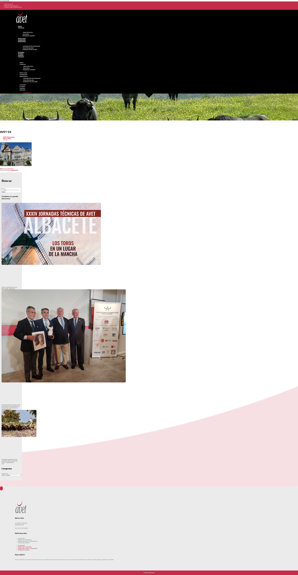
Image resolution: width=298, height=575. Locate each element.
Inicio (20, 26)
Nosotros (21, 27)
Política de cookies (23, 542)
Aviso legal (21, 545)
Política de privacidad (24, 547)
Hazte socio (22, 38)
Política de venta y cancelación (27, 548)
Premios (21, 53)
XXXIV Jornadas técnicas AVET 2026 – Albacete (9, 287)
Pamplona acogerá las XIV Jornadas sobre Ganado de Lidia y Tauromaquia (10, 461)
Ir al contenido (4, 0)
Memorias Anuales (29, 35)
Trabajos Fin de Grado (30, 49)
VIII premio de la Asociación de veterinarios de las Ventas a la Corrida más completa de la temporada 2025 (11, 407)
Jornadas (21, 52)
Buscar (4, 188)
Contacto (21, 56)
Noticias (20, 55)
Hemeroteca (22, 41)
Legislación (22, 40)
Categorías (5, 473)
